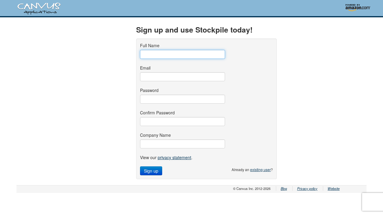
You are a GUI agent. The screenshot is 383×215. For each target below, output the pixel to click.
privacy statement (174, 157)
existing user (260, 169)
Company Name (155, 135)
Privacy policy (307, 188)
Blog (284, 188)
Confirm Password (157, 113)
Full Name (149, 45)
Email (145, 68)
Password (149, 90)
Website (334, 188)
